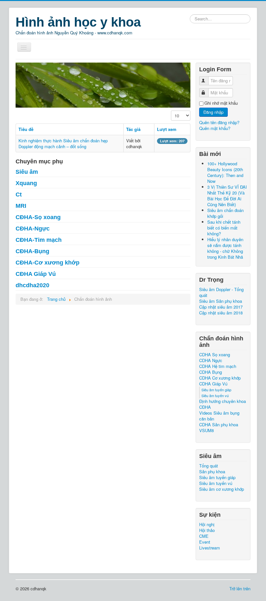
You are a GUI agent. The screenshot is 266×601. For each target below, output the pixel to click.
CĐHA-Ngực (33, 228)
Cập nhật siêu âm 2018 (221, 313)
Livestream (209, 548)
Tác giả (133, 129)
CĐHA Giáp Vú (36, 274)
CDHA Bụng (210, 372)
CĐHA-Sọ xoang (38, 217)
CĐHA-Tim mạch (39, 240)
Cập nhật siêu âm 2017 (221, 307)
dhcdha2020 (32, 285)
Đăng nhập (213, 112)
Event (204, 542)
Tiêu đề (25, 129)
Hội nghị (206, 524)
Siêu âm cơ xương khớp (221, 489)
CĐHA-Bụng (32, 251)
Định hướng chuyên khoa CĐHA (222, 404)
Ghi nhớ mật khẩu (221, 103)
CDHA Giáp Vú (213, 384)
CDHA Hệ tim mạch (217, 366)
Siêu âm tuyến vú (215, 395)
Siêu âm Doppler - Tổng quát (221, 292)
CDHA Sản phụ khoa (218, 425)
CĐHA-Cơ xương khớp (47, 262)
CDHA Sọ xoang (214, 355)
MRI (21, 206)
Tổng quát (208, 466)
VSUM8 (206, 430)
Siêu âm (27, 172)
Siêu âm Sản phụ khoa (220, 301)
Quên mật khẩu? (214, 128)
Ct (19, 194)
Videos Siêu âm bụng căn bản (219, 416)
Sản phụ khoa (212, 472)
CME (204, 536)
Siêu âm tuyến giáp (216, 389)
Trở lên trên (239, 588)
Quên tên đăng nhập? (219, 122)
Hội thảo (207, 530)
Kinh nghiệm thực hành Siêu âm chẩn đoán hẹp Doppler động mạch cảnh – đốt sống (63, 143)
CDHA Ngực (210, 360)
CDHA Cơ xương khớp (220, 378)
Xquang (26, 183)
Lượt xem (166, 129)
